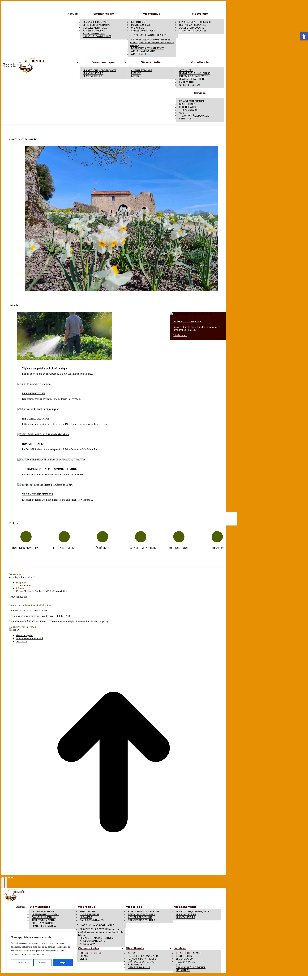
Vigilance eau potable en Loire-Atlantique (44, 368)
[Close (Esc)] (2, 877)
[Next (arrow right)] (5, 883)
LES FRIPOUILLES (33, 393)
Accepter (63, 962)
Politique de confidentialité (29, 638)
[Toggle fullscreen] (9, 877)
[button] (304, 36)
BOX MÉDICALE (32, 443)
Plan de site (21, 641)
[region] (41, 951)
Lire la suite (179, 335)
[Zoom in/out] (12, 877)
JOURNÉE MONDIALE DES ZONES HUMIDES (50, 469)
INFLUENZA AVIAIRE (35, 418)
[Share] (5, 877)
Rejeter (42, 962)
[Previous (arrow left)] (2, 883)
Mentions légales (24, 635)
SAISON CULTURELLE (187, 321)
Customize (21, 962)
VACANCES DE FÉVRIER (37, 494)
